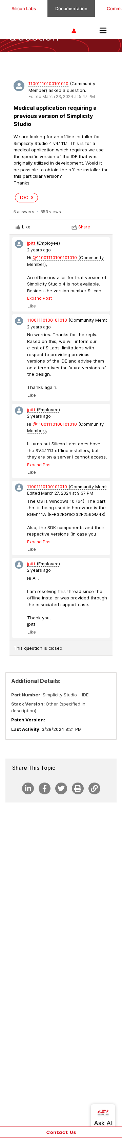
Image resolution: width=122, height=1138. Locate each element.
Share (84, 226)
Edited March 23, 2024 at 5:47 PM (61, 96)
